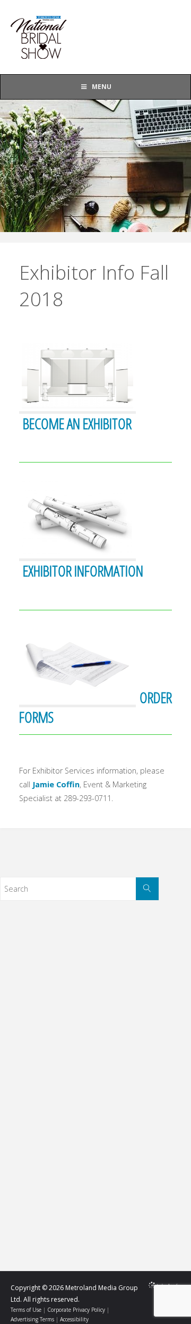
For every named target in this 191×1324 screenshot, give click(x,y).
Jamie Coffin (56, 784)
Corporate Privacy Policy (76, 1309)
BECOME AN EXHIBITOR (77, 423)
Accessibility (74, 1319)
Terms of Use (26, 1309)
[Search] (147, 888)
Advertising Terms (32, 1319)
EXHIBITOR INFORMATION (83, 571)
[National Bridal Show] (40, 37)
